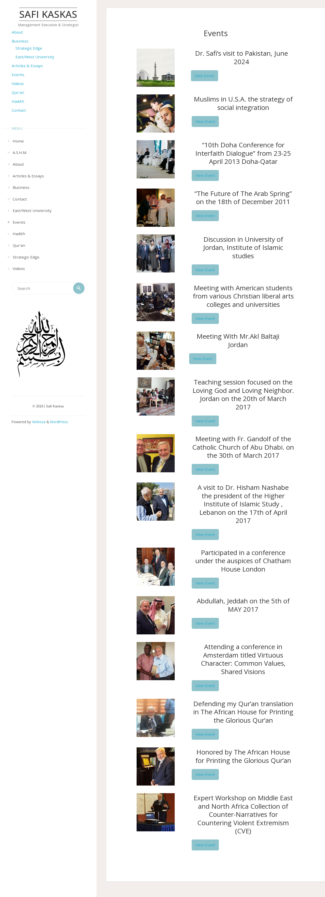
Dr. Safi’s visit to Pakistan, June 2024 (241, 57)
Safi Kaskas (48, 14)
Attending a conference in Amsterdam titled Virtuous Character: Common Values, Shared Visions (243, 659)
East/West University (34, 56)
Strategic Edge (28, 48)
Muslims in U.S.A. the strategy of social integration (243, 103)
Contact (19, 110)
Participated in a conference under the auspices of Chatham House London (243, 561)
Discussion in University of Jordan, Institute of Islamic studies (243, 247)
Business (20, 41)
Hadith (18, 101)
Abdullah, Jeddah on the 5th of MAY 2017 (243, 605)
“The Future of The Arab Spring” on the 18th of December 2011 (243, 197)
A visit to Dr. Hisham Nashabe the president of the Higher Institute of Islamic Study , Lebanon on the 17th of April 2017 (243, 504)
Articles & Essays (27, 65)
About (17, 32)
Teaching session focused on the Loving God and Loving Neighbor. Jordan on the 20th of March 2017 (243, 394)
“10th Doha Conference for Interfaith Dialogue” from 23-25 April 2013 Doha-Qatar (243, 153)
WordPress (59, 421)
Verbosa (38, 421)
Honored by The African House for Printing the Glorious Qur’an (243, 756)
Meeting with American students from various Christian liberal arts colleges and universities (243, 296)
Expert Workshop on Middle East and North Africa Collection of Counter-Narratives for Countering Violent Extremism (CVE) (243, 814)
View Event (204, 75)
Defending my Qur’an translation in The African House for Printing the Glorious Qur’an (243, 712)
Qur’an (18, 92)
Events (18, 74)
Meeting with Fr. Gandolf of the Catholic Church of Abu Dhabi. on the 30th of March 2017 (243, 447)
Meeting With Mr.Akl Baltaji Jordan (238, 340)
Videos (18, 83)
